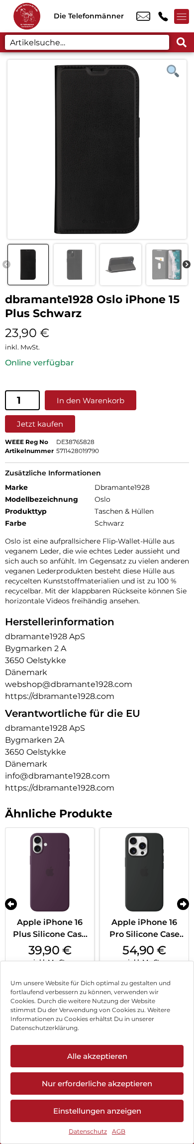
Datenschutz (88, 1131)
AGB (118, 1131)
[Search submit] (181, 42)
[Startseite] (27, 16)
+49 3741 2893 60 (163, 16)
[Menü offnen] (181, 16)
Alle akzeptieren (97, 1056)
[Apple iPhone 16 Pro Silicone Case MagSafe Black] (144, 872)
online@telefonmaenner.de (143, 16)
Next (187, 265)
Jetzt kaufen (40, 424)
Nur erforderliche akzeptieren (97, 1083)
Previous (6, 265)
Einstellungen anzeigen (97, 1111)
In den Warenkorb (90, 400)
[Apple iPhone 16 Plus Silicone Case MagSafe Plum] (49, 872)
